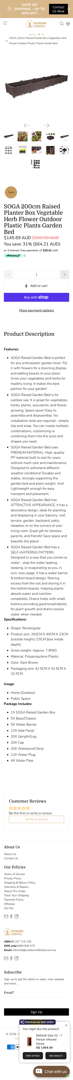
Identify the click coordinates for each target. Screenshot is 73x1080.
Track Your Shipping (16, 895)
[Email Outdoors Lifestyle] (6, 917)
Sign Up (36, 1012)
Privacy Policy (12, 878)
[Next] (46, 125)
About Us (10, 854)
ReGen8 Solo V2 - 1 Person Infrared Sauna (49, 1039)
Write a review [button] (36, 819)
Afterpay (9, 904)
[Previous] (27, 125)
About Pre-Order (15, 891)
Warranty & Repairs (16, 887)
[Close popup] (66, 1025)
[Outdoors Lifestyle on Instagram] (16, 917)
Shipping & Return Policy (19, 883)
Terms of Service (14, 874)
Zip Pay (8, 908)
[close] (69, 9)
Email (9, 992)
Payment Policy (14, 900)
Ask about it (56, 1055)
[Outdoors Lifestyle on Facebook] (11, 917)
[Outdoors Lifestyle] (36, 24)
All (42, 34)
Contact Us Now (58, 9)
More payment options (36, 310)
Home (32, 34)
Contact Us (11, 858)
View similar (33, 1055)
